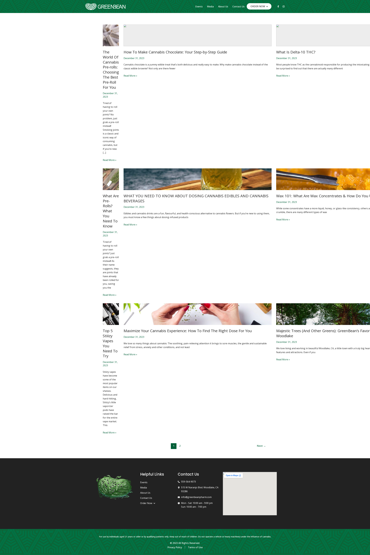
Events (199, 6)
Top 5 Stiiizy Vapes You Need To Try (110, 343)
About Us (223, 6)
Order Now (257, 6)
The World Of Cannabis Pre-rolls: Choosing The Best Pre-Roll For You (111, 69)
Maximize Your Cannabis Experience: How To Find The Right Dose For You (188, 330)
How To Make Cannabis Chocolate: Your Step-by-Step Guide (175, 52)
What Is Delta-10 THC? (295, 52)
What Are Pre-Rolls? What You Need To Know (111, 211)
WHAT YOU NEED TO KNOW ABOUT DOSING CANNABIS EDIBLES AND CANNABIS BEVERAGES (196, 198)
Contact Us (238, 6)
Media (210, 6)
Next (261, 445)
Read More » (109, 160)
